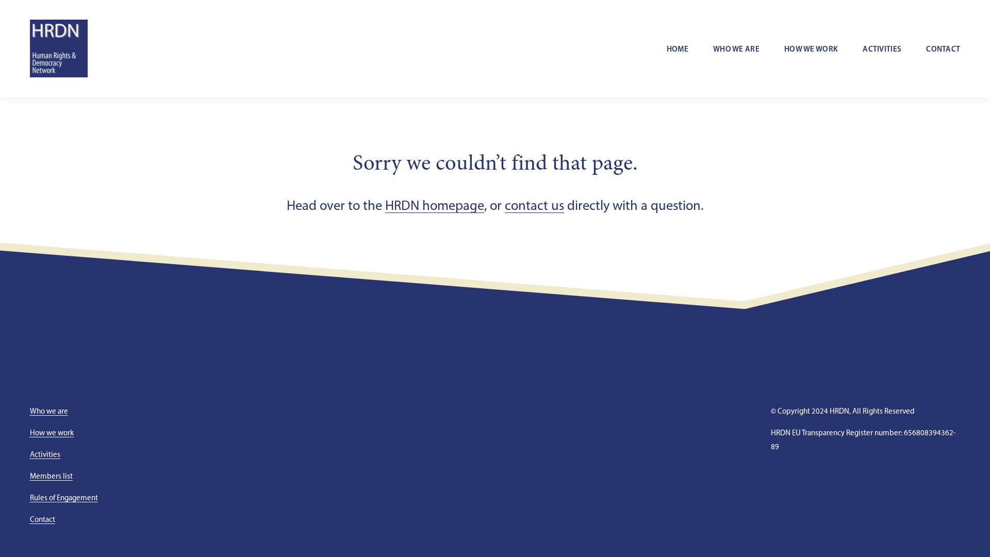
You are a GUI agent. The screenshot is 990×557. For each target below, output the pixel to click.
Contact (943, 48)
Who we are (736, 48)
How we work (811, 48)
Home (677, 48)
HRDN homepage (434, 205)
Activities (882, 48)
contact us (534, 205)
